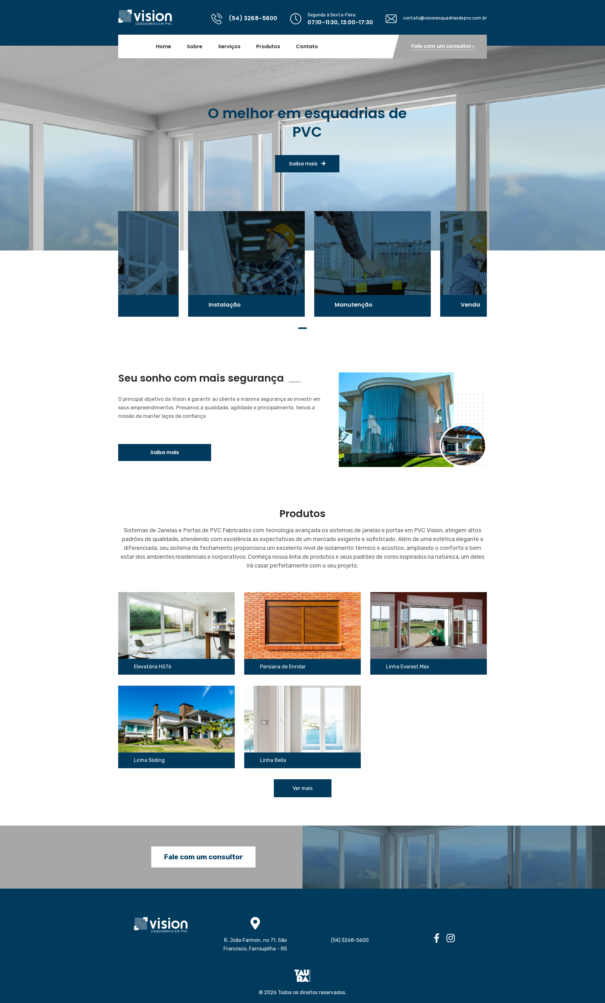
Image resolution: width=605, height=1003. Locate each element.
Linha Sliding (149, 760)
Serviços (229, 46)
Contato (307, 46)
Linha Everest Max (407, 667)
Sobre (194, 46)
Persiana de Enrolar (283, 667)
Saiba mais (304, 163)
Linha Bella (273, 760)
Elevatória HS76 (152, 667)
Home (163, 46)
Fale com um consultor (203, 857)
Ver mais (303, 788)
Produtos (268, 46)
